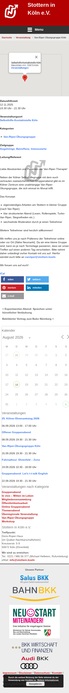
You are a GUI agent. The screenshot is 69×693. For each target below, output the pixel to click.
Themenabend (11, 510)
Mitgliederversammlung (16, 499)
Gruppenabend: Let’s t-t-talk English (25, 473)
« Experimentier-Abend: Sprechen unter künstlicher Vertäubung (27, 310)
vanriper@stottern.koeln (40, 256)
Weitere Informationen (48, 680)
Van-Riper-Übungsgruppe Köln (21, 446)
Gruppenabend (11, 492)
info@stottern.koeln (22, 559)
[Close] (36, 57)
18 (16, 384)
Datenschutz (42, 672)
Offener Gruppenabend (16, 432)
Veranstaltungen (20, 68)
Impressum (10, 672)
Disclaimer (25, 672)
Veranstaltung (23, 37)
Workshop (8, 521)
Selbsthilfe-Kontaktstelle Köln (19, 120)
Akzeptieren (35, 683)
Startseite (7, 37)
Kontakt (57, 672)
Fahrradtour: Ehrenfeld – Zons (21, 459)
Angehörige (7, 148)
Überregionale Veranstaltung (20, 514)
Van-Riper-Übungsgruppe (19, 136)
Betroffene (22, 148)
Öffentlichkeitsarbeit (15, 503)
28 (16, 355)
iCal (2, 273)
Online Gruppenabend (16, 506)
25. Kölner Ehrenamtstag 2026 (20, 418)
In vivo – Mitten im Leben (17, 495)
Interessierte (39, 148)
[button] (12, 279)
